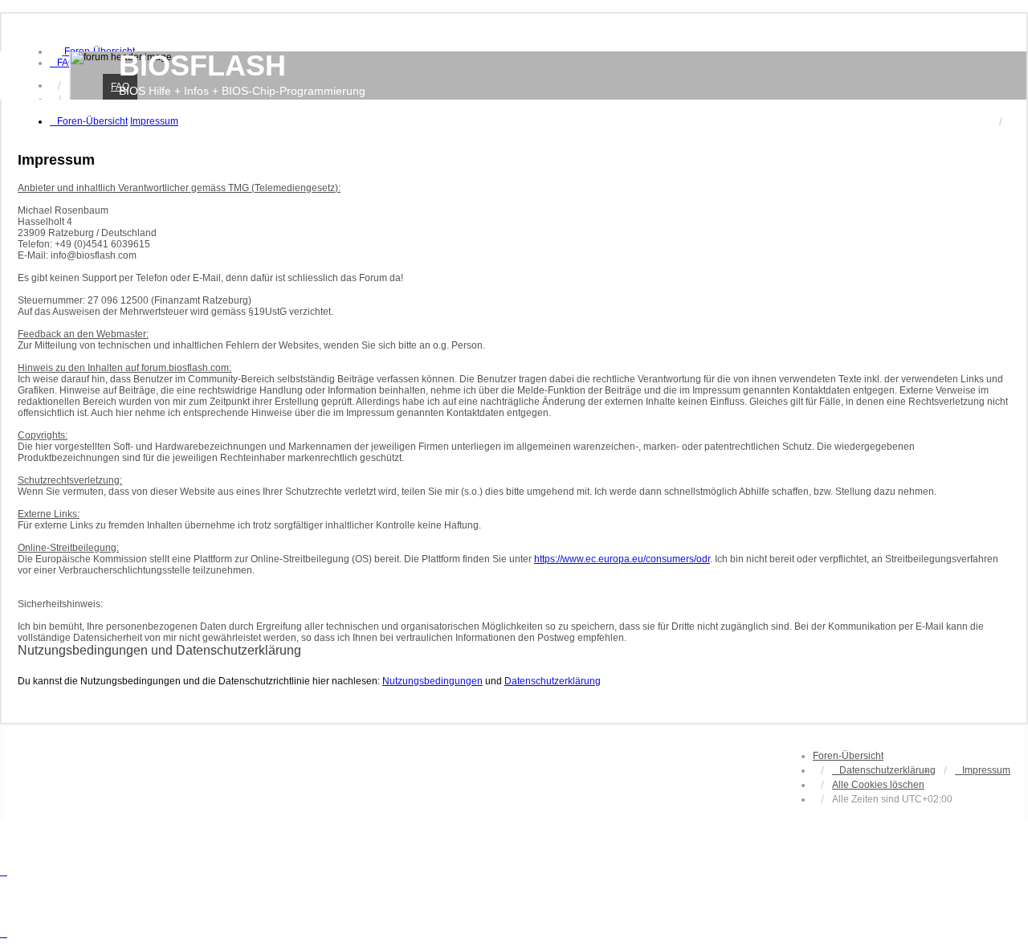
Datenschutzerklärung (552, 681)
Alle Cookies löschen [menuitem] (878, 784)
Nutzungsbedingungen (432, 681)
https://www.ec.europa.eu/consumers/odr (622, 559)
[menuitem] (62, 62)
